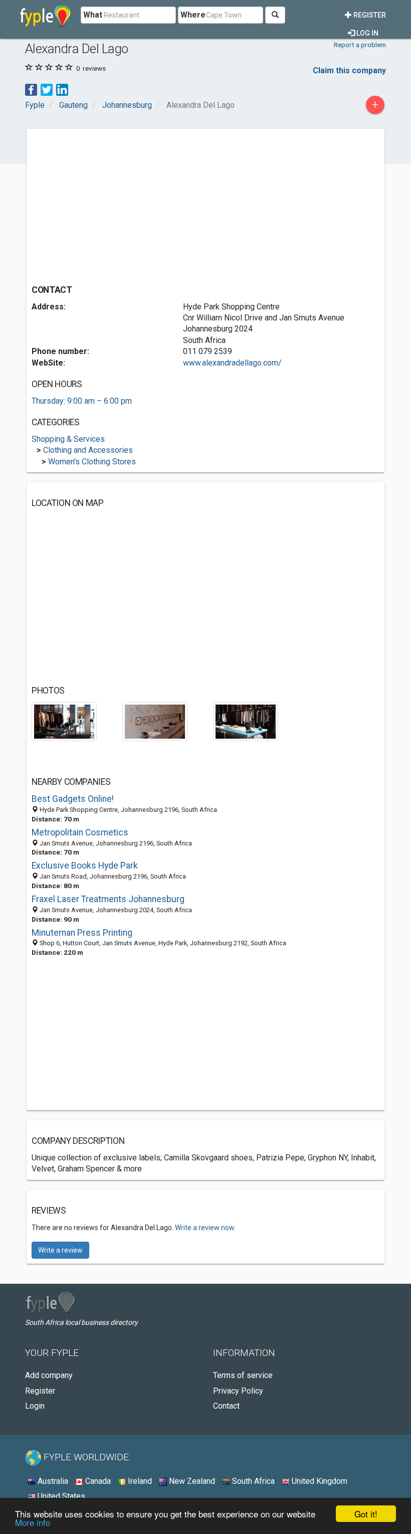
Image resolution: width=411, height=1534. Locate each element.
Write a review (60, 1250)
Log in (366, 33)
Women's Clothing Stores (92, 461)
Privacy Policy (238, 1391)
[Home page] (45, 15)
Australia (52, 1481)
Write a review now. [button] (205, 1228)
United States (60, 1496)
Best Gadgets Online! (73, 799)
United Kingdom (318, 1481)
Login (35, 1406)
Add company (49, 1375)
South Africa (252, 1481)
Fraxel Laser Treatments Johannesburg (108, 899)
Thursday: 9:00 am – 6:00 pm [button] (82, 401)
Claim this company (349, 70)
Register (369, 15)
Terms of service (243, 1375)
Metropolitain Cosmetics (80, 832)
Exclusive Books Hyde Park (85, 866)
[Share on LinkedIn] (62, 89)
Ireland (139, 1481)
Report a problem (360, 45)
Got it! (365, 1513)
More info (32, 1522)
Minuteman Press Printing (82, 933)
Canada (97, 1481)
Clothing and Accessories (88, 450)
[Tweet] (47, 89)
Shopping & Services (68, 439)
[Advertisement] (116, 204)
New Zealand (191, 1481)
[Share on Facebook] (31, 89)
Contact (226, 1406)
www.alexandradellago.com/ (232, 363)
